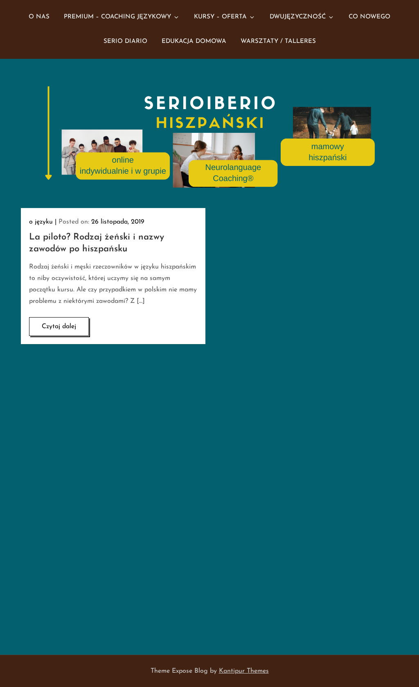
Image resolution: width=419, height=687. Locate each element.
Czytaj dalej (59, 326)
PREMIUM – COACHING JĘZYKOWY (117, 17)
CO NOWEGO (369, 17)
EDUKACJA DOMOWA (194, 41)
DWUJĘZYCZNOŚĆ (298, 17)
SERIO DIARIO (125, 41)
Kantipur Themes (244, 671)
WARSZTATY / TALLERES (278, 41)
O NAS (39, 17)
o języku (41, 222)
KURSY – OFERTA (220, 17)
